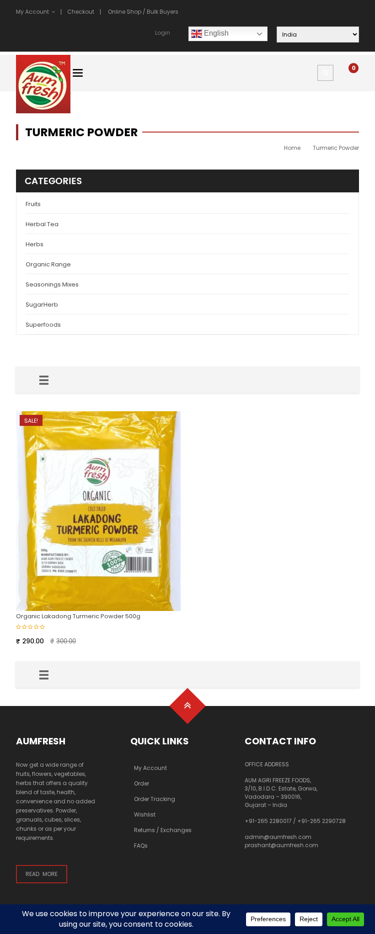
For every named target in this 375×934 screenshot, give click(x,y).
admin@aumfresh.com (278, 837)
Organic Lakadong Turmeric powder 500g (78, 616)
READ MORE (42, 874)
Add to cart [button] (173, 418)
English (215, 33)
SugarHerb (42, 304)
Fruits (33, 204)
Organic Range (48, 264)
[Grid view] (27, 380)
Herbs (34, 244)
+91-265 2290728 (321, 821)
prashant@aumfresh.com (281, 845)
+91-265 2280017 (268, 821)
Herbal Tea (42, 224)
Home (292, 148)
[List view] (43, 380)
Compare (173, 449)
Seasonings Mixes (52, 284)
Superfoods (43, 324)
